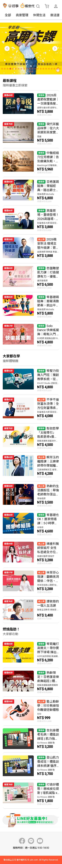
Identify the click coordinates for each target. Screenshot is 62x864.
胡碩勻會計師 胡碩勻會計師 (48, 108)
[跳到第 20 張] (54, 69)
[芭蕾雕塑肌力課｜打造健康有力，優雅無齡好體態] (31, 277)
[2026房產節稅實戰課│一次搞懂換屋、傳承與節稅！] (31, 104)
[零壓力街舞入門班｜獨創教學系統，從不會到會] (31, 380)
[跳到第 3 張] (7, 69)
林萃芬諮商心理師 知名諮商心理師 (48, 585)
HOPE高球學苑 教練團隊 (48, 656)
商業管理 (22, 15)
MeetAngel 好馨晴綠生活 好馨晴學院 (48, 165)
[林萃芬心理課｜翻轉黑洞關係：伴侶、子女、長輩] (31, 582)
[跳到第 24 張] (32, 71)
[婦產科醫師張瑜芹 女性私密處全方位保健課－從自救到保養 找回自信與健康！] (31, 553)
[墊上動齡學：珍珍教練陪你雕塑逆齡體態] (31, 711)
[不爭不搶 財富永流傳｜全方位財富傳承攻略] (31, 409)
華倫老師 (41, 498)
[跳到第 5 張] (13, 69)
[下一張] (55, 48)
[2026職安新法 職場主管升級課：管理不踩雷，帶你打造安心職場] (31, 249)
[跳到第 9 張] (24, 69)
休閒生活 (39, 15)
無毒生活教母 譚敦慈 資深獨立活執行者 (48, 610)
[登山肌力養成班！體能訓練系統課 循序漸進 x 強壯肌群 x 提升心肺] (31, 766)
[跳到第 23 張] (29, 71)
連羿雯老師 (42, 280)
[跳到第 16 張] (43, 69)
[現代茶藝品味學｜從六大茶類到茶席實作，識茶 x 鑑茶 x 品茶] (31, 133)
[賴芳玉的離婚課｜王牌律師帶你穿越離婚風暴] (31, 466)
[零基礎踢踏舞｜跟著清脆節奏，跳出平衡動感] (31, 306)
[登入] (55, 6)
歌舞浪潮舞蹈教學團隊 (47, 685)
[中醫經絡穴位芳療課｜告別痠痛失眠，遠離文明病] (31, 162)
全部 (8, 15)
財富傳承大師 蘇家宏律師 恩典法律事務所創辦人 (48, 223)
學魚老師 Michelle (45, 194)
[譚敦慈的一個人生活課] (31, 610)
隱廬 (39, 136)
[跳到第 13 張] (35, 69)
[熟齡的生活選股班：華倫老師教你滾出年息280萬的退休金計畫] (31, 495)
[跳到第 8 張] (21, 69)
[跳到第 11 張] (29, 69)
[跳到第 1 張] (2, 69)
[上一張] (7, 48)
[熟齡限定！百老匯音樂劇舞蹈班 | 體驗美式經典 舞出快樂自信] (31, 682)
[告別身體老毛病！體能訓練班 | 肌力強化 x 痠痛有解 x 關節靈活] (31, 739)
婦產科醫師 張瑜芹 (45, 556)
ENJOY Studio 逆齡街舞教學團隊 (48, 383)
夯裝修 (40, 527)
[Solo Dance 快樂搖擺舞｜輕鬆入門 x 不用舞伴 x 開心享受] (31, 335)
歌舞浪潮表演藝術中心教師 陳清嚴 (48, 441)
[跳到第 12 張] (32, 69)
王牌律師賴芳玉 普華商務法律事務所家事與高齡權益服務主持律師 (48, 470)
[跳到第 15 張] (41, 69)
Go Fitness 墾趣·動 (46, 743)
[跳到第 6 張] (16, 69)
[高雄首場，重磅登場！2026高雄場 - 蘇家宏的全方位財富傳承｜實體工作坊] (31, 220)
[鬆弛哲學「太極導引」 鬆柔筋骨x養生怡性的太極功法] (31, 438)
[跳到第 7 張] (18, 69)
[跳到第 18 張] (49, 69)
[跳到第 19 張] (52, 69)
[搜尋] (37, 6)
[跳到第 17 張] (46, 69)
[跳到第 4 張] (10, 69)
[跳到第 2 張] (5, 69)
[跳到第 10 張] (27, 69)
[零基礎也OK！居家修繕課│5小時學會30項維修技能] (31, 524)
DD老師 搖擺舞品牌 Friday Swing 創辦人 (48, 338)
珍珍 (39, 714)
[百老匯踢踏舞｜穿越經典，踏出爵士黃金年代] (31, 191)
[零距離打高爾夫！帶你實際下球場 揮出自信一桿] (31, 653)
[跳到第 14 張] (38, 69)
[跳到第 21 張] (57, 69)
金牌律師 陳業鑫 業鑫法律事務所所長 (48, 252)
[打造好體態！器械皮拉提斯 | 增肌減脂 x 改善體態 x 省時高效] (31, 794)
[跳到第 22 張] (60, 69)
